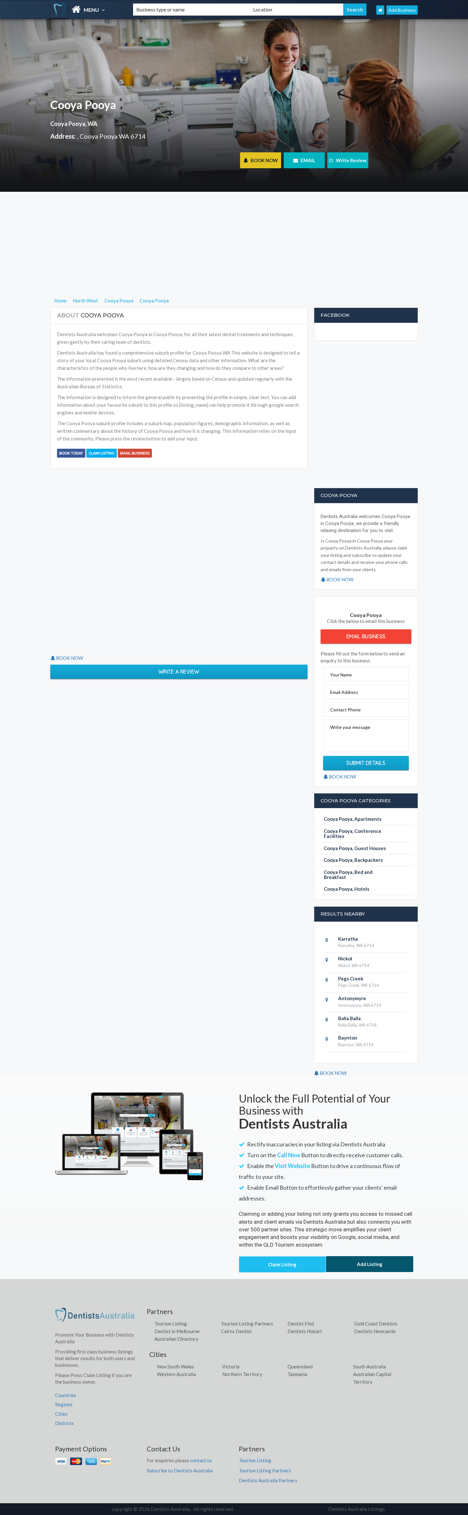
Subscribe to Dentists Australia (180, 1470)
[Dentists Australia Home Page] (380, 10)
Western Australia (176, 1374)
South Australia (369, 1366)
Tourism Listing (170, 1323)
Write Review (350, 160)
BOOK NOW (264, 160)
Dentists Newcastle (375, 1331)
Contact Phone (345, 709)
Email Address (344, 692)
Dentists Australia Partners (268, 1480)
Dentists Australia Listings (356, 1509)
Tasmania (297, 1374)
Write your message (350, 727)
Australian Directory (176, 1339)
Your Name (341, 674)
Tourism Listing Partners (247, 1323)
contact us (201, 1460)
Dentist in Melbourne (177, 1331)
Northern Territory (242, 1374)
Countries (65, 1395)
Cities (61, 1414)
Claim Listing (102, 453)
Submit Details (365, 763)
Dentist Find (300, 1323)
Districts (64, 1423)
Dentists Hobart (304, 1331)
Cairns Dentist (236, 1331)
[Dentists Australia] (86, 9)
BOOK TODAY (71, 453)
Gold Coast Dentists (375, 1323)
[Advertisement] (234, 252)
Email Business (135, 453)
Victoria (230, 1366)
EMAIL (307, 160)
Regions (64, 1404)
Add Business (402, 10)
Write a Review (179, 671)
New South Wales (175, 1366)
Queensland (300, 1366)
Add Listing (369, 1264)
